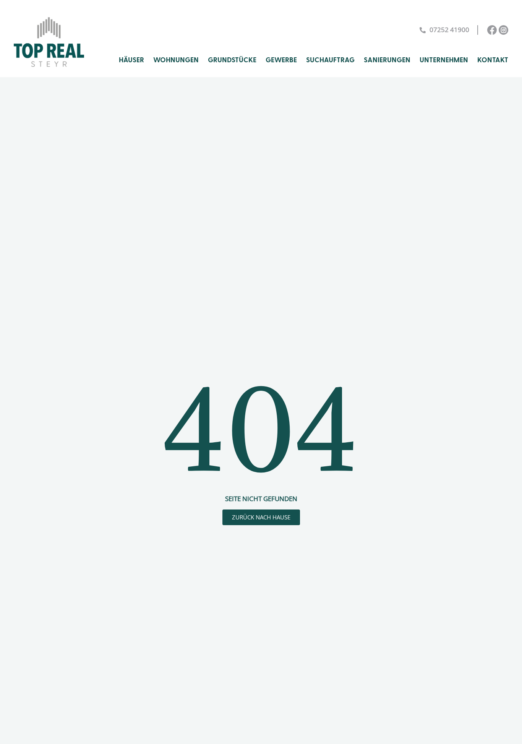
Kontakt (492, 60)
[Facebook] (492, 30)
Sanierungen (387, 60)
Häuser (131, 60)
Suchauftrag (330, 60)
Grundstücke (232, 60)
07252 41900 (449, 29)
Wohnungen (176, 60)
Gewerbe (281, 60)
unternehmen (444, 60)
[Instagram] (503, 30)
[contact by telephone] (423, 30)
